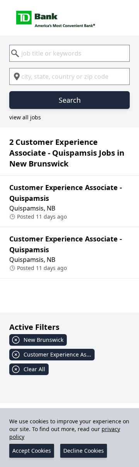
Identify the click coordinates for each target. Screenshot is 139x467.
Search (70, 100)
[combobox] (69, 53)
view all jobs (25, 117)
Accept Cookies (31, 450)
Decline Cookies (83, 450)
